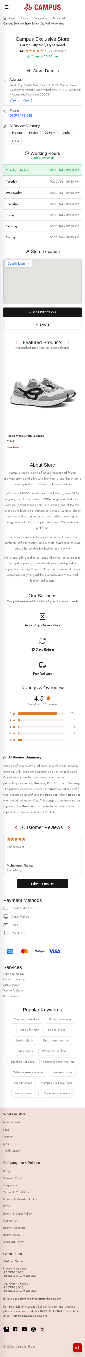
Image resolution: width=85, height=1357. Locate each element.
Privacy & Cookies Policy (20, 1199)
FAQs (7, 1206)
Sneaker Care (12, 1178)
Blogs (7, 1171)
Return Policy (11, 1234)
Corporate (10, 1185)
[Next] (68, 342)
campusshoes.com (30, 505)
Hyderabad (58, 18)
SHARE (44, 324)
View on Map (19, 100)
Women (8, 1136)
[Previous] (16, 342)
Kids (6, 1144)
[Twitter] (42, 1329)
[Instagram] (33, 1329)
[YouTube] (24, 1329)
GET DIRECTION (44, 312)
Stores (24, 18)
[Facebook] (15, 1329)
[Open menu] (6, 7)
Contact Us (10, 1220)
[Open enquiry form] (77, 1347)
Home (11, 18)
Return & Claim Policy (17, 1213)
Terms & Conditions (16, 1192)
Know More (13, 447)
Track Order (11, 1150)
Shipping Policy (13, 1241)
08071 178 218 (20, 115)
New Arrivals (11, 1122)
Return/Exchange (14, 1227)
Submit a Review (42, 884)
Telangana (40, 18)
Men (6, 1129)
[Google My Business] (6, 1329)
